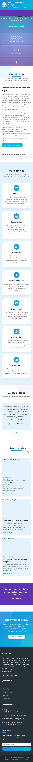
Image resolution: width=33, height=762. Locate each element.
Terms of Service (24, 759)
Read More (6, 494)
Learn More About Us (16, 26)
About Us (6, 689)
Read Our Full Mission (12, 145)
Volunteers (6, 695)
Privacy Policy (15, 759)
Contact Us (6, 698)
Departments (7, 692)
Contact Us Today (17, 637)
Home (5, 686)
